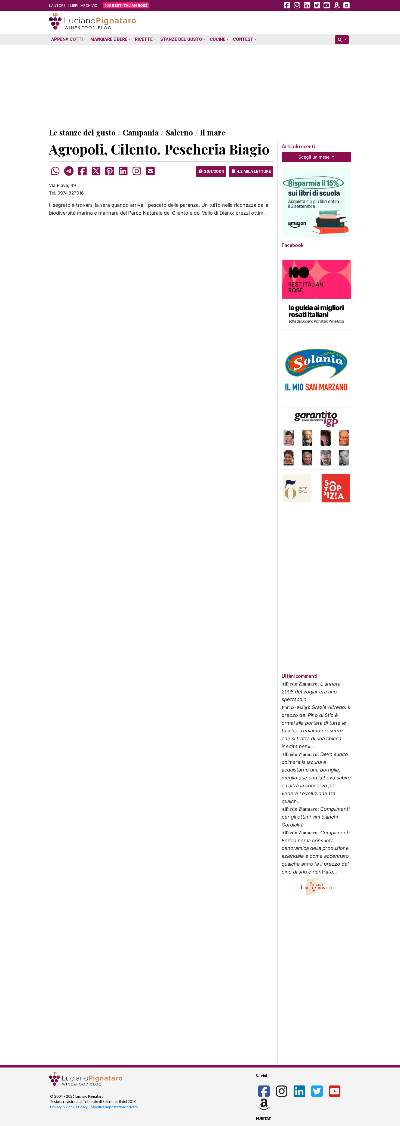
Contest (243, 39)
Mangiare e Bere (108, 39)
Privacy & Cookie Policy (69, 1107)
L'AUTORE (57, 5)
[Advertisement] (200, 85)
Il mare (212, 132)
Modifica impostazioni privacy (114, 1107)
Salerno (179, 132)
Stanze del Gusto (181, 39)
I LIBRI (73, 5)
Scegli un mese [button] (315, 157)
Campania (141, 132)
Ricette (144, 39)
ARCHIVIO (89, 5)
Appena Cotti (67, 39)
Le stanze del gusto (82, 132)
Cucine (217, 39)
